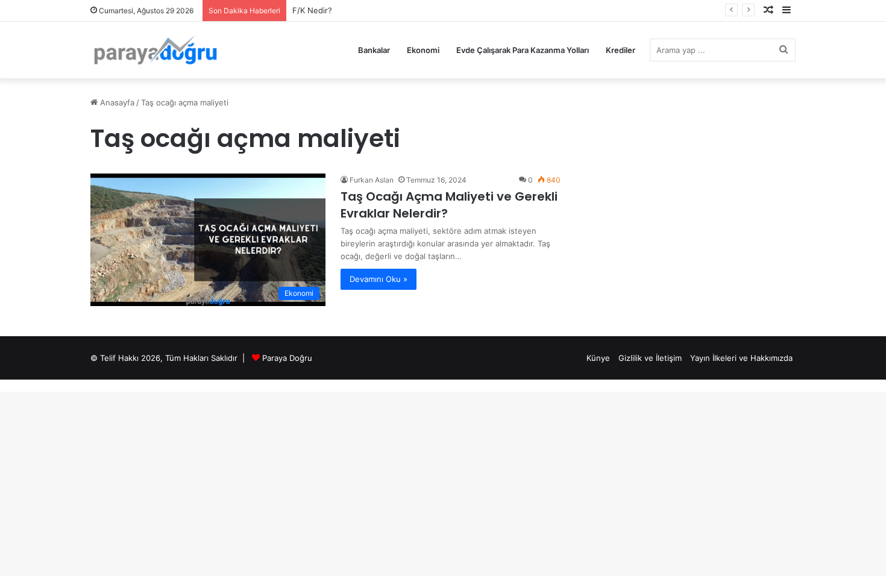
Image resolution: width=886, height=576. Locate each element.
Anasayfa (116, 102)
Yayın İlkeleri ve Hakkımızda (741, 358)
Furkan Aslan (372, 179)
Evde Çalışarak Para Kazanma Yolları (522, 50)
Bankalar (374, 50)
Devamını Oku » (378, 279)
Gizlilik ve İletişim (650, 358)
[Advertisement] (708, 179)
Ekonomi (423, 50)
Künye (598, 358)
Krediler (620, 50)
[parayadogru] (155, 50)
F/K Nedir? (312, 10)
